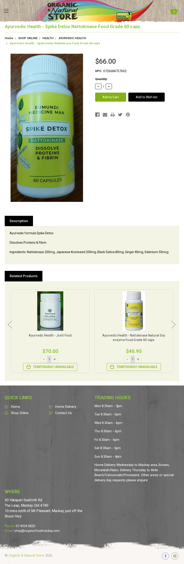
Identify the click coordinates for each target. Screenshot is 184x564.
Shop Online (19, 413)
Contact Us (63, 413)
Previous (9, 324)
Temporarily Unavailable (53, 367)
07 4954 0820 (25, 526)
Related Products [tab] (23, 276)
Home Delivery (65, 407)
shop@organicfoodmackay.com (37, 531)
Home (9, 38)
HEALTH (48, 38)
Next (173, 324)
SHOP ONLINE (27, 38)
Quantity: (101, 79)
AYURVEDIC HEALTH (72, 38)
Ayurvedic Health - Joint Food (50, 335)
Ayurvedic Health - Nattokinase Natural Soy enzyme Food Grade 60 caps (133, 338)
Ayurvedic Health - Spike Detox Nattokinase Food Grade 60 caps (55, 43)
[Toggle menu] (6, 10)
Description (19, 221)
